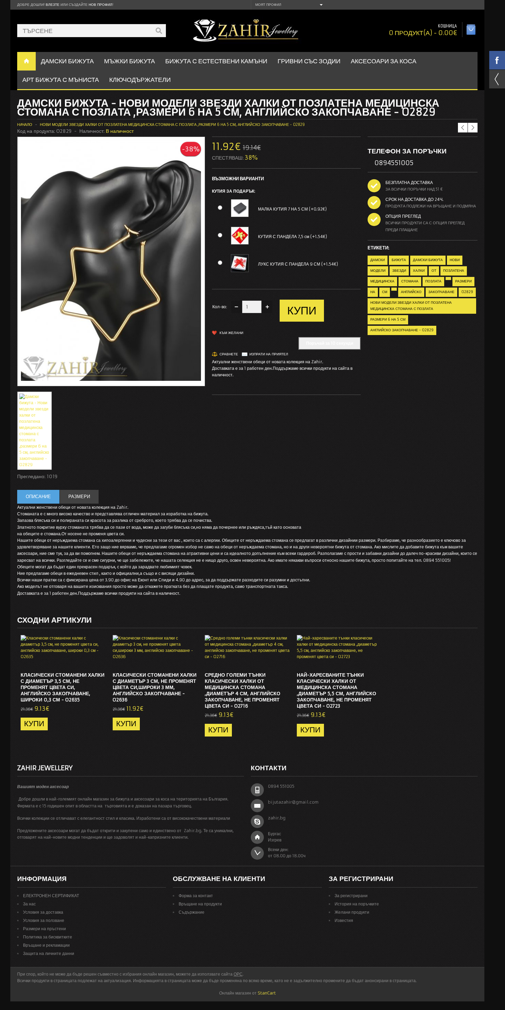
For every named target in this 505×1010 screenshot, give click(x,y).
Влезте (52, 4)
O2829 (467, 292)
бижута (399, 260)
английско (411, 292)
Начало (24, 124)
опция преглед (403, 216)
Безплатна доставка (409, 182)
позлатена (453, 270)
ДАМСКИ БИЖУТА (67, 61)
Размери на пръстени (44, 928)
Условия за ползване (43, 920)
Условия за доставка (43, 912)
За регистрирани (351, 895)
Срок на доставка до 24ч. (414, 199)
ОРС (238, 974)
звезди (399, 270)
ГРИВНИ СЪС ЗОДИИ (309, 61)
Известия (344, 920)
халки (419, 270)
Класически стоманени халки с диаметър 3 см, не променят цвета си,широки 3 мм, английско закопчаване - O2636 (155, 687)
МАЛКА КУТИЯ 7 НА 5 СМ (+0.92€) (292, 209)
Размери (79, 496)
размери (463, 281)
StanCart (267, 993)
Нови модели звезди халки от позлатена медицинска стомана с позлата (411, 305)
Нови (455, 260)
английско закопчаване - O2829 (402, 330)
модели (377, 270)
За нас (29, 903)
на (372, 292)
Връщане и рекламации (46, 945)
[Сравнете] (98, 660)
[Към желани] (86, 660)
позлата (433, 281)
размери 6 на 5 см (387, 319)
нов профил (100, 4)
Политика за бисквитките (47, 936)
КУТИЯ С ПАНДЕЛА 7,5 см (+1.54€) (292, 236)
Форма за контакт (196, 895)
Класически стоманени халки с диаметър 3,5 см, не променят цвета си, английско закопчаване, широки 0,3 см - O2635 (62, 687)
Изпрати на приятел (268, 354)
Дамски (377, 260)
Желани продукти (352, 912)
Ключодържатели (140, 80)
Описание (38, 496)
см (384, 292)
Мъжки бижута (129, 61)
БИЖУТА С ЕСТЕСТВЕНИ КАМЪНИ (216, 61)
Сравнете (229, 354)
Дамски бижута (428, 260)
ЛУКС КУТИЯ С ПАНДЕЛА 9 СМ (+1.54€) (298, 264)
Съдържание (191, 912)
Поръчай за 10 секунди (329, 343)
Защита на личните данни (48, 953)
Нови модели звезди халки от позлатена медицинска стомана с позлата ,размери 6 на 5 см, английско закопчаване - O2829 (172, 124)
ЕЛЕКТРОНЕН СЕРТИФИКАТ (51, 895)
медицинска (382, 281)
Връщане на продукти (200, 903)
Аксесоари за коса (383, 61)
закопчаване (441, 292)
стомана (409, 281)
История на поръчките (357, 903)
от (433, 270)
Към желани (231, 333)
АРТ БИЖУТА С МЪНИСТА (60, 80)
